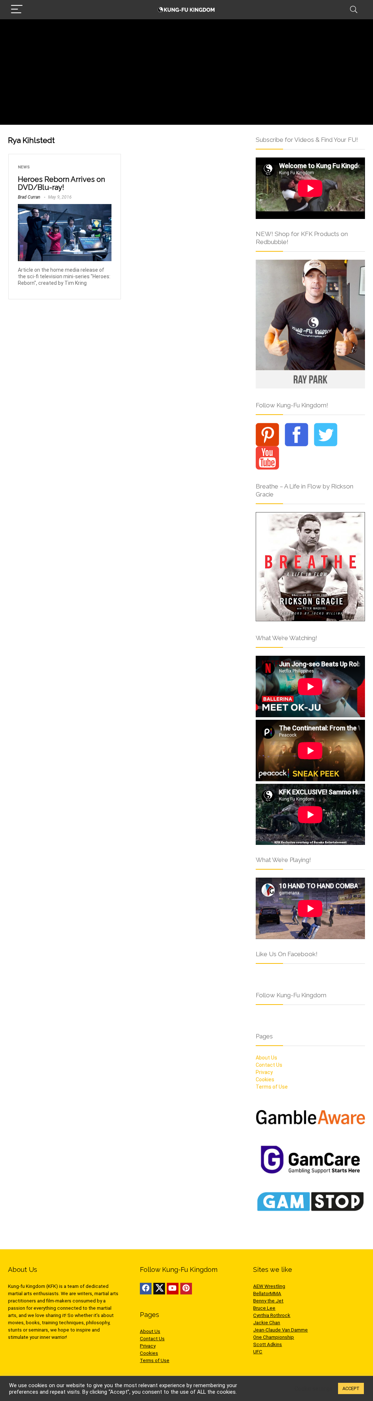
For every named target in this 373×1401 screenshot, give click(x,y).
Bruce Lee (264, 1308)
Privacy (264, 1072)
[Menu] (16, 9)
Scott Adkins (267, 1344)
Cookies (265, 1079)
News (24, 167)
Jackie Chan (266, 1322)
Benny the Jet (268, 1301)
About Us (266, 1058)
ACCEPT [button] (351, 1388)
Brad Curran (29, 197)
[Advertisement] (186, 74)
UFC (257, 1351)
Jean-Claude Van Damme (280, 1330)
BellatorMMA (267, 1293)
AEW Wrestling (269, 1286)
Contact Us (269, 1065)
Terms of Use (272, 1087)
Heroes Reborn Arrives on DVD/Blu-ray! (61, 183)
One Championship (273, 1337)
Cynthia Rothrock (271, 1315)
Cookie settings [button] (314, 1388)
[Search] (353, 9)
